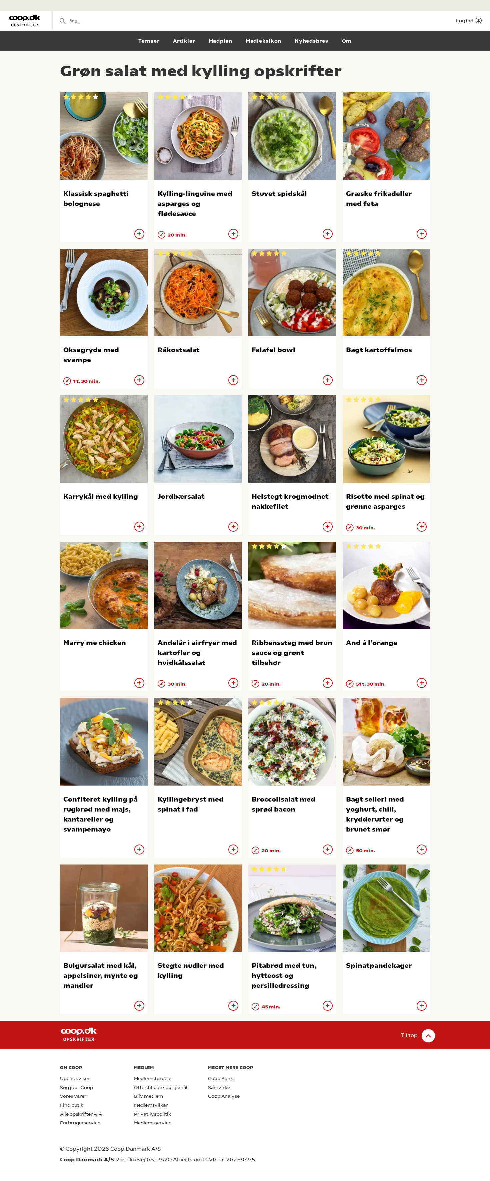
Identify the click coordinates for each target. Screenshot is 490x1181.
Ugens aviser (75, 1078)
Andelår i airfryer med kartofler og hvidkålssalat (197, 653)
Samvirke (219, 1087)
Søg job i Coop (76, 1087)
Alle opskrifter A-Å (81, 1114)
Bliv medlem (148, 1096)
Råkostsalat (179, 350)
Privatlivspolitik (152, 1114)
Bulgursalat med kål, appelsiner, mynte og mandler (100, 975)
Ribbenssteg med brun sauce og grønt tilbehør (292, 653)
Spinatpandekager (379, 965)
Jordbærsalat (181, 496)
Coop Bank (220, 1078)
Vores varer (73, 1096)
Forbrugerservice (80, 1123)
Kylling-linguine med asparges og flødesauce (195, 204)
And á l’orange (371, 643)
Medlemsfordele (152, 1078)
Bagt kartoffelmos (379, 350)
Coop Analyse (224, 1096)
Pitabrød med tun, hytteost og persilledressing (284, 975)
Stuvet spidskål (279, 194)
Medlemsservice (152, 1123)
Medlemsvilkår (151, 1105)
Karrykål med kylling (100, 496)
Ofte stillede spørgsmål (160, 1087)
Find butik (71, 1105)
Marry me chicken (94, 643)
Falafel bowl (273, 350)
